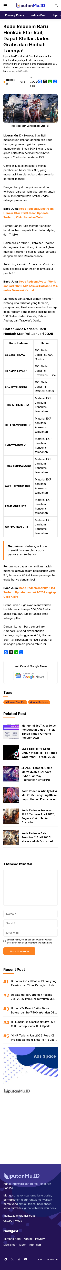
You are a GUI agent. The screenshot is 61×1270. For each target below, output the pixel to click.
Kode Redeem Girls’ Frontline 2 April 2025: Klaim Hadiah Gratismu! (37, 837)
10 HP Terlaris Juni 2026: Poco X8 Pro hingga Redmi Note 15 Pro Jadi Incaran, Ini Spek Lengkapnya (33, 1040)
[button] (56, 5)
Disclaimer (10, 1244)
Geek (23, 81)
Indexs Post (38, 15)
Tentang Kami (12, 1238)
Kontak (28, 1238)
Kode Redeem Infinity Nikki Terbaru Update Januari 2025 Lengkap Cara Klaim (29, 592)
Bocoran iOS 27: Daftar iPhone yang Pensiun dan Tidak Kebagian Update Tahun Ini (34, 985)
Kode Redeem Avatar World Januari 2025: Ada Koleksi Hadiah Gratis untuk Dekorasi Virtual (30, 286)
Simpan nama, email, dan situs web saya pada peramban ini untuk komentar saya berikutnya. (30, 941)
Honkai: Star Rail (16, 702)
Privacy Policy (14, 15)
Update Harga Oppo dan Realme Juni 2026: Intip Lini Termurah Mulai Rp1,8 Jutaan (33, 999)
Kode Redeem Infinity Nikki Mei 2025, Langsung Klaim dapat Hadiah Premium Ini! (39, 795)
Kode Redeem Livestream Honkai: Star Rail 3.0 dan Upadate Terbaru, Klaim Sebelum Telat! (28, 213)
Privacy (40, 1238)
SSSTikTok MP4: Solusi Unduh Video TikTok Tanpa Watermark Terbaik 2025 (39, 752)
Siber (22, 1244)
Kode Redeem (40, 702)
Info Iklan (34, 1244)
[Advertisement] (30, 1127)
